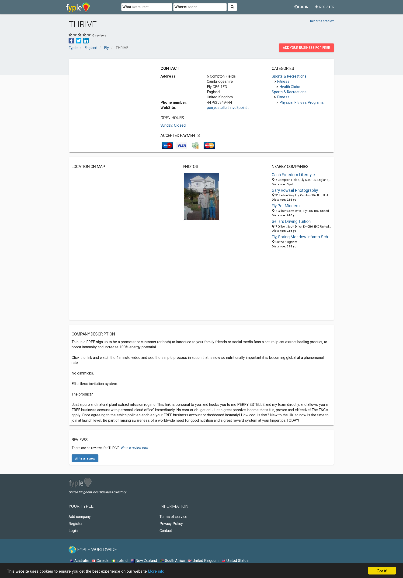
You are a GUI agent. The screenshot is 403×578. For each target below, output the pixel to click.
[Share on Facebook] (71, 40)
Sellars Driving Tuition (291, 221)
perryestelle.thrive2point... (228, 107)
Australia (81, 560)
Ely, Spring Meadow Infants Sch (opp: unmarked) (301, 237)
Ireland (121, 560)
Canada (102, 560)
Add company (80, 516)
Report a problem (322, 21)
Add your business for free (306, 48)
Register (326, 7)
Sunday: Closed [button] (173, 125)
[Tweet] (78, 40)
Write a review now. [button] (135, 448)
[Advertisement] (111, 94)
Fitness (283, 81)
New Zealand (146, 560)
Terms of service (173, 516)
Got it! (382, 571)
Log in (302, 7)
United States (237, 560)
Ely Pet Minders (286, 205)
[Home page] (78, 7)
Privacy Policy (171, 523)
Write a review (85, 458)
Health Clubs (289, 87)
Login (73, 530)
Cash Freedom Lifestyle (293, 174)
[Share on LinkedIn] (86, 40)
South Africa (174, 560)
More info (156, 571)
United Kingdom (205, 560)
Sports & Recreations (289, 76)
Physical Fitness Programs (301, 102)
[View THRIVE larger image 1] (201, 196)
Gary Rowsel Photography (295, 190)
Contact (166, 530)
